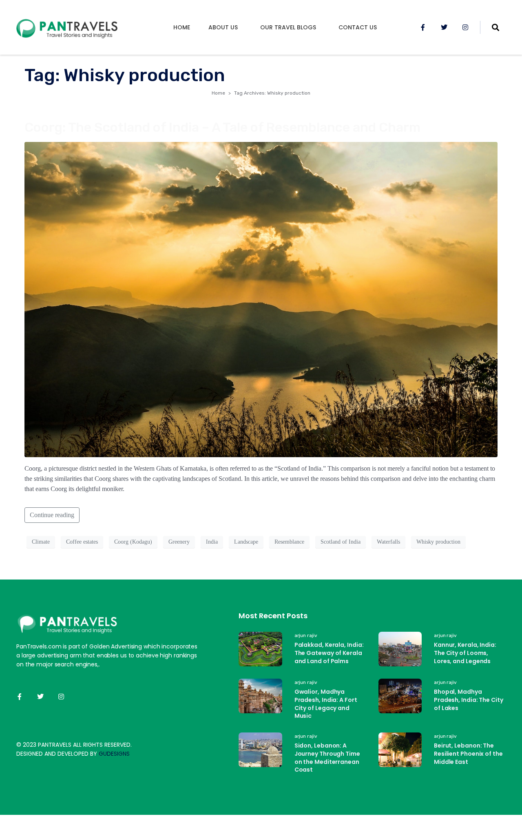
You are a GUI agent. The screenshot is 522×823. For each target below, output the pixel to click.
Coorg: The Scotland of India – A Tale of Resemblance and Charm (222, 127)
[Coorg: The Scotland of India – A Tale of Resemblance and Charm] (261, 298)
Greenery (179, 542)
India (212, 542)
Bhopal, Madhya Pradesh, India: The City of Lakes (468, 700)
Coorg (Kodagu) (133, 542)
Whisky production (438, 542)
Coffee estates (82, 542)
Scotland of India (341, 542)
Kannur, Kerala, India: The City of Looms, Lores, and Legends (465, 653)
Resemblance (289, 542)
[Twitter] (444, 27)
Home (181, 27)
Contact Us (357, 27)
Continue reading (52, 514)
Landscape (246, 542)
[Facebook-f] (422, 27)
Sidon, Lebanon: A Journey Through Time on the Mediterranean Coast (327, 757)
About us (223, 27)
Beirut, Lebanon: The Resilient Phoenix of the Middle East (468, 753)
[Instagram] (465, 27)
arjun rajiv (305, 635)
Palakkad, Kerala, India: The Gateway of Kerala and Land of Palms (329, 653)
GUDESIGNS (114, 754)
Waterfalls (388, 542)
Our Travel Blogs (288, 27)
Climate (41, 542)
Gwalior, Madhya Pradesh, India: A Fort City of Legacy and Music (325, 704)
